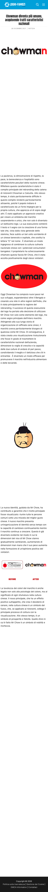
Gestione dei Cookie (35, 884)
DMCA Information (19, 887)
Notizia (31, 28)
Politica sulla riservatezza (14, 884)
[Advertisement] (24, 92)
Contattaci (32, 887)
